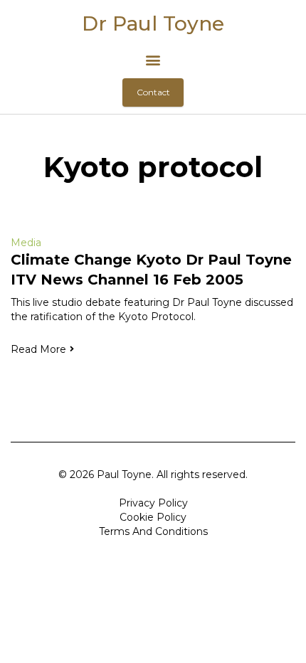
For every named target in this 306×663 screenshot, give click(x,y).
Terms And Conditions (153, 531)
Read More (38, 349)
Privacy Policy (153, 503)
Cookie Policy (153, 517)
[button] (153, 59)
